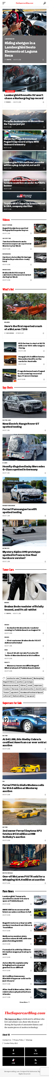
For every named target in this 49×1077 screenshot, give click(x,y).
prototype (29, 682)
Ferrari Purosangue (9, 506)
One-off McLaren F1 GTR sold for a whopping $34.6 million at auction (24, 878)
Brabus (6, 603)
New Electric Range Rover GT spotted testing (21, 425)
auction (20, 682)
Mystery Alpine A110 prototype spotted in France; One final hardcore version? (21, 555)
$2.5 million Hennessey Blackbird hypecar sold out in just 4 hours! (17, 978)
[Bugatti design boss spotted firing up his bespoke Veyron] (40, 229)
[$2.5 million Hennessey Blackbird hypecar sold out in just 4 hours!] (40, 980)
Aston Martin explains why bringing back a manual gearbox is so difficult (15, 965)
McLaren (7, 322)
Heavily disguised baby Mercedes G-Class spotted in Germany (24, 468)
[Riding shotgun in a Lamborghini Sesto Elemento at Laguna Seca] (24, 22)
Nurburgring (7, 254)
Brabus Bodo (7, 270)
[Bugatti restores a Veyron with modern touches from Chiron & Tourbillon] (40, 927)
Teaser (6, 692)
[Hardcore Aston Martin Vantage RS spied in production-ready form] (40, 258)
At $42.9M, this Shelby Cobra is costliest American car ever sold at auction (24, 742)
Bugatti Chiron (9, 682)
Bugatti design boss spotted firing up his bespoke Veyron (15, 229)
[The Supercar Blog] (24, 3)
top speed (30, 696)
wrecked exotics (27, 689)
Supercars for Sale (12, 702)
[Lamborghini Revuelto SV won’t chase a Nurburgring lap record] (24, 78)
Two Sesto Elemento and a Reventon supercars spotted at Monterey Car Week (17, 243)
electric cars (7, 420)
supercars (38, 685)
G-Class (5, 463)
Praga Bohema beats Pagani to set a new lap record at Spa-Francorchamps (31, 373)
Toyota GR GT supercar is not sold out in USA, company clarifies (24, 205)
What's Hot (8, 289)
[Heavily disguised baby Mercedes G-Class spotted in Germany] (24, 447)
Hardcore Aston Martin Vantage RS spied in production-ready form (17, 259)
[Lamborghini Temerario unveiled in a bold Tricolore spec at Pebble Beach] (40, 900)
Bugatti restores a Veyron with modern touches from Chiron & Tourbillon (17, 925)
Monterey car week (10, 685)
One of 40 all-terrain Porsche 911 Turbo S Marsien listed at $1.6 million (22, 654)
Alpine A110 (6, 548)
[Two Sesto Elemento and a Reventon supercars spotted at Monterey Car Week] (40, 242)
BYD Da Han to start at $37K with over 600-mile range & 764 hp (31, 345)
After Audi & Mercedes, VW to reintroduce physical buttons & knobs (17, 991)
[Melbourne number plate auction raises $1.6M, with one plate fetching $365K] (40, 940)
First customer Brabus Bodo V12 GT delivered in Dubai (23, 641)
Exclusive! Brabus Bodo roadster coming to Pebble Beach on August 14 (22, 629)
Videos (6, 219)
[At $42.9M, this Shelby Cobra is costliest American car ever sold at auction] (24, 720)
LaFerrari (7, 696)
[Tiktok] (13, 1061)
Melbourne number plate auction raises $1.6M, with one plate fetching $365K (17, 938)
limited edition (18, 696)
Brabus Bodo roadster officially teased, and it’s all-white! (24, 608)
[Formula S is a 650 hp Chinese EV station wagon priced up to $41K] (40, 953)
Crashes (6, 689)
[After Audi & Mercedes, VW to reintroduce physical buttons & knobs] (40, 993)
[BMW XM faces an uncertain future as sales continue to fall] (40, 914)
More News (8, 891)
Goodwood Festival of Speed (31, 692)
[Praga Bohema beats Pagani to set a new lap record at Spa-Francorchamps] (9, 375)
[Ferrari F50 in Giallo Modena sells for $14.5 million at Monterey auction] (24, 766)
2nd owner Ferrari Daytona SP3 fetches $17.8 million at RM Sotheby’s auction (22, 833)
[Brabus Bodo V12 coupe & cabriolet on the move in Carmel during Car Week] (40, 273)
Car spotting (7, 239)
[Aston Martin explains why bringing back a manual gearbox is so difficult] (40, 967)
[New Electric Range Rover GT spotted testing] (24, 404)
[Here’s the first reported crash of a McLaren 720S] (24, 306)
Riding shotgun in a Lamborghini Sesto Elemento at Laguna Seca (21, 49)
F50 (4, 782)
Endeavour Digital (36, 1071)
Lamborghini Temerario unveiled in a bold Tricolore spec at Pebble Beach (16, 898)
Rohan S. (8, 102)
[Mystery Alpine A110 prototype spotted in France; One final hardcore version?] (24, 533)
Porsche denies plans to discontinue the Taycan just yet (24, 122)
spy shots (14, 692)
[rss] (36, 1061)
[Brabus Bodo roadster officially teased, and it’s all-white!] (24, 587)
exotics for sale (13, 678)
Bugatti (7, 663)
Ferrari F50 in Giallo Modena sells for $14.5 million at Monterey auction (23, 788)
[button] (5, 3)
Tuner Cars (8, 569)
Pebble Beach (26, 678)
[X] (36, 1051)
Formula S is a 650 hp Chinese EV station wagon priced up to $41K (17, 951)
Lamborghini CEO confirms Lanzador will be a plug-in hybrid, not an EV (24, 164)
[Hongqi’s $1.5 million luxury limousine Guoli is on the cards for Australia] (10, 360)
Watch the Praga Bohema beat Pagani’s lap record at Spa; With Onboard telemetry (21, 141)
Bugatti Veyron (7, 225)
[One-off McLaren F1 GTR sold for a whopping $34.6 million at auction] (24, 857)
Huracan (15, 689)
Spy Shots (8, 387)
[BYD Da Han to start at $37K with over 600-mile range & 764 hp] (10, 347)
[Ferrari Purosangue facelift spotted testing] (24, 490)
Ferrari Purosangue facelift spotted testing (20, 511)
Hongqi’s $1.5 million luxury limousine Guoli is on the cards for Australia (31, 358)
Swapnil (8, 60)
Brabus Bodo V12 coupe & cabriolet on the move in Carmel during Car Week (17, 275)
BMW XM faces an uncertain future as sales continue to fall (17, 910)
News (6, 650)
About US (6, 1034)
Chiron (23, 685)
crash (30, 685)
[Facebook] (13, 1051)
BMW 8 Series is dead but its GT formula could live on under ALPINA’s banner (24, 183)
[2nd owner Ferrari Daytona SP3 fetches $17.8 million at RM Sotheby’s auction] (24, 811)
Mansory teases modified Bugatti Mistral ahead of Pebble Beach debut (22, 666)
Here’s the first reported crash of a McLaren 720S (23, 328)
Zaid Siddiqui (10, 333)
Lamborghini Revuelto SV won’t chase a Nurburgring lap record (23, 96)
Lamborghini (9, 39)
